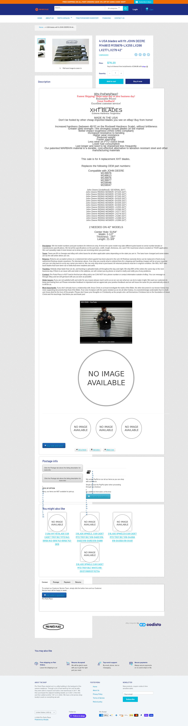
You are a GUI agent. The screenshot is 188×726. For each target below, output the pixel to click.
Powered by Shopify (41, 719)
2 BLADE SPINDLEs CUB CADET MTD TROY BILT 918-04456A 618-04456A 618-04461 (122, 537)
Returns (78, 582)
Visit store (96, 450)
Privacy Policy (97, 694)
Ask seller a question (99, 496)
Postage (56, 582)
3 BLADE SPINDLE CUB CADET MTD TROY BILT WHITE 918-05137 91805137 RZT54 (90, 568)
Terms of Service (99, 698)
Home (95, 686)
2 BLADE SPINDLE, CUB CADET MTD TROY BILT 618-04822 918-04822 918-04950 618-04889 (90, 537)
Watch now (110, 450)
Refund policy (97, 702)
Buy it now (137, 81)
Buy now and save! (54, 445)
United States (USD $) (43, 712)
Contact (45, 582)
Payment (67, 582)
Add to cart (111, 81)
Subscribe (130, 699)
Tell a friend (82, 450)
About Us (96, 690)
